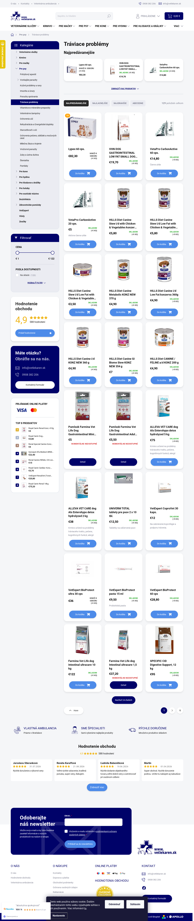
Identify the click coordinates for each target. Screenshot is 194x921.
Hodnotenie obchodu (97, 746)
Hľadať (109, 16)
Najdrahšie (120, 103)
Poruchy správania (29, 96)
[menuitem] (25, 26)
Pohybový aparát (28, 74)
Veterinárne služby (28, 52)
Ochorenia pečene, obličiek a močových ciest (38, 136)
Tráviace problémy (29, 102)
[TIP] (82, 129)
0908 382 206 (30, 374)
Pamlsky (24, 166)
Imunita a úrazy (27, 91)
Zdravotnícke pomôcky (30, 205)
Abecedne (138, 103)
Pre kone (23, 171)
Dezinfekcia (25, 199)
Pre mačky (24, 63)
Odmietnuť (114, 904)
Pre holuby (24, 188)
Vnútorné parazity (28, 149)
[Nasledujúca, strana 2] (172, 710)
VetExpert (24, 210)
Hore (76, 710)
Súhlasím (135, 904)
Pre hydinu (24, 177)
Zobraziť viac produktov (123, 89)
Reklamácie (58, 892)
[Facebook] (144, 887)
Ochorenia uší (26, 119)
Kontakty (25, 3)
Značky (22, 221)
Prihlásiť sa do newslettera (80, 844)
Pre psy (22, 68)
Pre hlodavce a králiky (29, 182)
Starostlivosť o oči (28, 130)
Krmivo (22, 57)
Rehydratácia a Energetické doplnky (37, 124)
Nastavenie (59, 915)
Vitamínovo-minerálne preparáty (35, 108)
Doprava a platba (61, 878)
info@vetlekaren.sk (33, 367)
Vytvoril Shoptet (152, 917)
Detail (82, 462)
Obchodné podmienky (63, 882)
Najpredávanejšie (76, 103)
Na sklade (27, 275)
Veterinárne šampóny (30, 113)
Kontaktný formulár (35, 385)
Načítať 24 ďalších (123, 700)
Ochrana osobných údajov (65, 887)
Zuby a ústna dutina (29, 155)
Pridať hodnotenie (26, 333)
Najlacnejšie (100, 103)
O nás (13, 3)
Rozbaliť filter (35, 283)
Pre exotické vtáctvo (29, 193)
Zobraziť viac (97, 787)
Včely (22, 216)
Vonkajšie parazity (28, 80)
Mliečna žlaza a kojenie (30, 143)
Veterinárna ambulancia (45, 3)
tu (85, 908)
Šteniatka (24, 160)
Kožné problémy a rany (31, 85)
